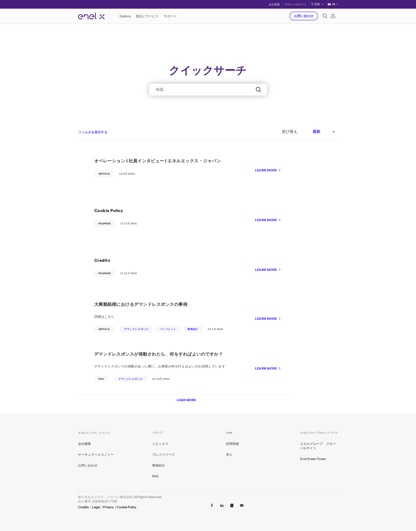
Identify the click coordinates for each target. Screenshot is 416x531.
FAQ (155, 476)
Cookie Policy (126, 507)
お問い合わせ (304, 16)
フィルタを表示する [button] (92, 132)
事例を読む (270, 100)
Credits (83, 507)
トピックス (160, 444)
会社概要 (274, 4)
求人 (229, 455)
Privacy (108, 507)
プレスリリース (163, 455)
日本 (317, 4)
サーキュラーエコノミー (96, 455)
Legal (96, 507)
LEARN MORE (266, 170)
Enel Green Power (313, 459)
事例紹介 (158, 465)
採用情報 (232, 444)
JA (333, 4)
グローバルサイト (295, 4)
